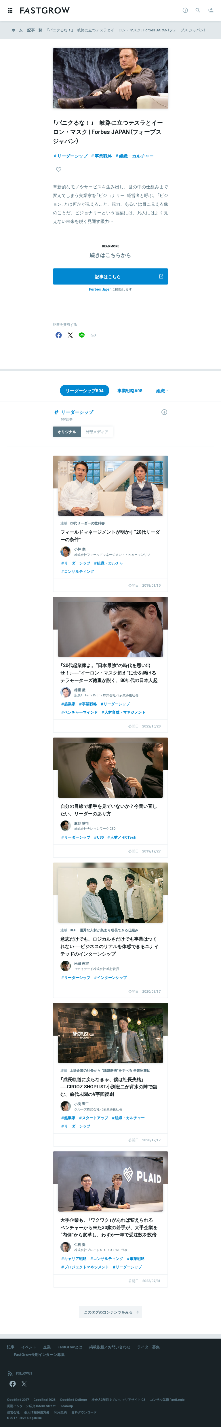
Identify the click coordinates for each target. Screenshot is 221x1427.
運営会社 (13, 1412)
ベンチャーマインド (81, 712)
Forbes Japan (100, 289)
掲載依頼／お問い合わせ (109, 1347)
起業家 (69, 703)
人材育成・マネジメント (125, 712)
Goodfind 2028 (44, 1399)
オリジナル (67, 431)
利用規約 (60, 1412)
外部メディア (97, 431)
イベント (28, 1347)
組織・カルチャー (136, 156)
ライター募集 (148, 1347)
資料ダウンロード (84, 1412)
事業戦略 (103, 156)
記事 (10, 1347)
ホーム (17, 30)
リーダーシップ (72, 156)
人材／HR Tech (123, 837)
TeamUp (66, 1405)
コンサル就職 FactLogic (167, 1399)
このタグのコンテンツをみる (108, 1312)
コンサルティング (79, 571)
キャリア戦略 (75, 1258)
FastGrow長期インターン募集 (39, 1354)
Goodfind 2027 (18, 1399)
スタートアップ (95, 1117)
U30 (100, 837)
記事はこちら (108, 276)
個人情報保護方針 (36, 1412)
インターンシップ (112, 977)
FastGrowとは (70, 1347)
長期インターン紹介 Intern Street (31, 1405)
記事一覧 (34, 30)
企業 (47, 1347)
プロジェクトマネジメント (86, 1266)
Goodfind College (73, 1399)
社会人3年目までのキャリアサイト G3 (118, 1399)
